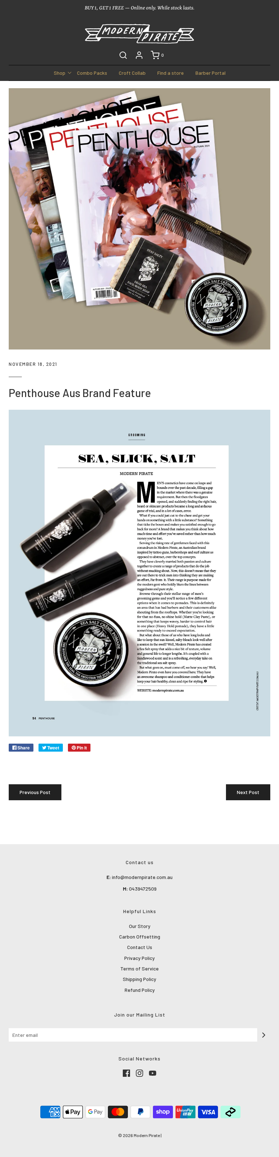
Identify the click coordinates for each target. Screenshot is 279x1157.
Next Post (248, 792)
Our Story (139, 926)
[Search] (123, 55)
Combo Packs (92, 73)
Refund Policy (140, 990)
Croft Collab (132, 73)
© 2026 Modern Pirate (139, 1135)
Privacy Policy (139, 958)
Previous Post (35, 792)
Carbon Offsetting (139, 936)
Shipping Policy (139, 979)
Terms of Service (139, 968)
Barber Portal (210, 73)
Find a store (170, 73)
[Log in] (139, 55)
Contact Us (139, 947)
